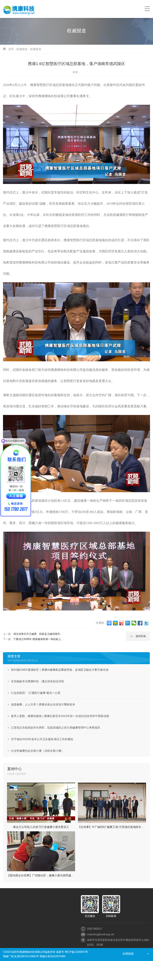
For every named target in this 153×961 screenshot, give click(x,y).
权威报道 (21, 49)
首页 (11, 49)
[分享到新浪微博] (121, 623)
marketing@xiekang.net (100, 934)
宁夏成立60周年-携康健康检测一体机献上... (38, 639)
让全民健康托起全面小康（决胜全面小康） (37, 750)
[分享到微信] (133, 623)
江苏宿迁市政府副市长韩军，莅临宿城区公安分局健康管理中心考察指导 (55, 727)
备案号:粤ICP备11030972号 (72, 951)
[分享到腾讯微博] (127, 623)
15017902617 (94, 928)
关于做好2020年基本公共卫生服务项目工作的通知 (42, 739)
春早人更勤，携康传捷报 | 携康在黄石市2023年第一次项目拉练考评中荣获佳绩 (60, 716)
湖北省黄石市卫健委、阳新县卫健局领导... (37, 633)
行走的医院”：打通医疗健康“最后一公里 (35, 692)
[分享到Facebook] (140, 623)
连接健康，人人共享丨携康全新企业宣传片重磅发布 (43, 704)
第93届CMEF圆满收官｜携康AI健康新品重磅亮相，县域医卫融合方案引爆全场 (59, 669)
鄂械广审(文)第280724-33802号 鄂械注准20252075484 (34, 956)
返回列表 (141, 636)
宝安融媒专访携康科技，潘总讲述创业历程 (37, 681)
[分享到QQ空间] (115, 623)
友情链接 (128, 953)
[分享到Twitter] (146, 623)
